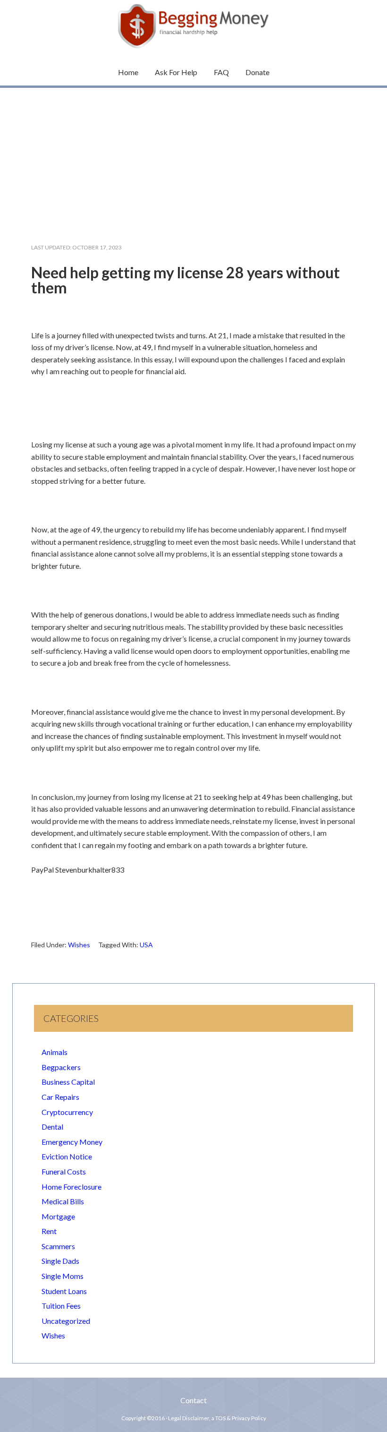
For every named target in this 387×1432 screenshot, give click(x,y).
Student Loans (64, 1290)
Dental (52, 1126)
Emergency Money (72, 1141)
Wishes (79, 945)
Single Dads (60, 1260)
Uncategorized (66, 1320)
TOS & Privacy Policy (240, 1418)
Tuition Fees (61, 1305)
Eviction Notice (67, 1156)
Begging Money (193, 26)
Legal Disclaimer (188, 1418)
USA (146, 945)
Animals (54, 1051)
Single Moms (63, 1275)
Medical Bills (63, 1201)
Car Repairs (60, 1096)
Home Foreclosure (71, 1186)
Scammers (58, 1246)
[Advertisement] (193, 158)
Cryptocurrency (67, 1111)
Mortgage (58, 1216)
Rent (49, 1230)
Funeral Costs (64, 1171)
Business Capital (68, 1081)
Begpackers (61, 1067)
